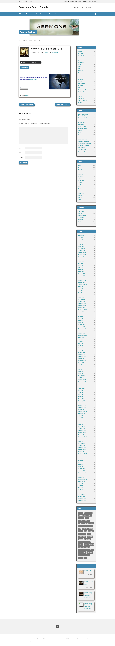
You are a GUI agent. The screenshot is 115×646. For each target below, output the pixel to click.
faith (92, 523)
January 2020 (81, 403)
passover (88, 547)
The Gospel (81, 98)
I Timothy (80, 176)
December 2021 (82, 354)
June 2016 (80, 485)
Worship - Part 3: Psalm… (27, 104)
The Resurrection (82, 149)
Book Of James (82, 122)
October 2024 (81, 282)
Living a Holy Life (82, 139)
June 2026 (80, 240)
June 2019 (80, 417)
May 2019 (80, 420)
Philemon (80, 191)
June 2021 (80, 367)
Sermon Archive (27, 32)
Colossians (81, 167)
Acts (79, 165)
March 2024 (81, 297)
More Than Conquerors (84, 145)
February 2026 (81, 248)
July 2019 (80, 415)
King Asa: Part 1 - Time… (62, 104)
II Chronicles (81, 180)
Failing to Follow (82, 126)
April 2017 (80, 464)
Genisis (80, 130)
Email (20, 152)
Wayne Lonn (81, 224)
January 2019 (81, 428)
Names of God (81, 147)
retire (87, 549)
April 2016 (80, 490)
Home (20, 40)
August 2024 (81, 286)
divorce (87, 518)
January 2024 (81, 301)
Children (80, 51)
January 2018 (81, 445)
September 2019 (82, 411)
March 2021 (81, 373)
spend (84, 552)
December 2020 (82, 379)
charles (89, 515)
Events (35, 13)
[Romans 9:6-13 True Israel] (81, 572)
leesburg (81, 539)
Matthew (80, 189)
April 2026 (80, 244)
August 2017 (81, 456)
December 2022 (82, 329)
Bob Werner (81, 213)
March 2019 (81, 424)
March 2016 (81, 492)
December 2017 (82, 447)
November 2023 (82, 305)
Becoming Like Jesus (83, 118)
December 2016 (82, 473)
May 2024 (80, 293)
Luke (79, 186)
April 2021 (80, 371)
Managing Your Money (83, 141)
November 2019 (82, 407)
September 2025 (82, 259)
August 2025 (81, 261)
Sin (79, 87)
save (80, 552)
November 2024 (82, 280)
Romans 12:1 (32, 79)
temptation (89, 552)
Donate (64, 13)
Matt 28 (81, 544)
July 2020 (80, 390)
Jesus (88, 534)
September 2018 (82, 437)
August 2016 (81, 481)
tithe (80, 555)
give (80, 528)
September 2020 (82, 386)
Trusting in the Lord (83, 151)
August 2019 (81, 413)
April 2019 (80, 422)
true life (84, 555)
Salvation (80, 85)
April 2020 (80, 396)
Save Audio (25, 67)
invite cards (90, 531)
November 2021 (82, 356)
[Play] (21, 62)
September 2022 (82, 335)
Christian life (81, 56)
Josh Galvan (81, 217)
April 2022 (80, 345)
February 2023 (81, 324)
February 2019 (81, 426)
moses (85, 544)
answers (81, 512)
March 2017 (81, 466)
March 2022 (81, 348)
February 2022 (81, 350)
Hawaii (90, 528)
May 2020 (80, 394)
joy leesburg (90, 536)
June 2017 (80, 460)
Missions (80, 72)
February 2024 (81, 299)
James (80, 182)
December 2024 (82, 278)
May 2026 (80, 242)
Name (21, 148)
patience (80, 79)
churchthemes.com (91, 639)
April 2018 (80, 439)
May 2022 (80, 343)
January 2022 (81, 352)
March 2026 (81, 246)
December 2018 (82, 430)
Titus (79, 199)
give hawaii (84, 528)
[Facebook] (95, 14)
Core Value (81, 124)
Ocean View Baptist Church (33, 7)
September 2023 (82, 309)
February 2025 (81, 273)
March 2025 (81, 271)
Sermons (28, 13)
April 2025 (80, 269)
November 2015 (82, 500)
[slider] (38, 62)
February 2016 (81, 494)
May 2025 (80, 267)
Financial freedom (83, 526)
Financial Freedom (83, 128)
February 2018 (81, 443)
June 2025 (80, 265)
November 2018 (82, 432)
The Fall (80, 96)
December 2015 (82, 498)
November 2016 (82, 475)
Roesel (91, 549)
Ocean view (81, 547)
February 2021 (81, 375)
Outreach (80, 77)
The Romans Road (82, 100)
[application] (30, 62)
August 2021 (81, 362)
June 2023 (80, 316)
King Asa (80, 137)
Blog (29, 641)
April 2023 (80, 320)
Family (79, 64)
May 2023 (80, 318)
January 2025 (81, 276)
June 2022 (80, 341)
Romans (80, 197)
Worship (30, 40)
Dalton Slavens (82, 215)
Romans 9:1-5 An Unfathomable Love (88, 583)
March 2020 (81, 398)
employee (87, 520)
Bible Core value (82, 515)
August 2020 (81, 388)
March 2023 (81, 322)
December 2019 (82, 405)
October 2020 (81, 384)
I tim (80, 534)
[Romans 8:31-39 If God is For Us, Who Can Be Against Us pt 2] (81, 594)
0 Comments (55, 52)
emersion (81, 520)
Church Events (37, 639)
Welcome (21, 13)
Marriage (80, 70)
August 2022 (81, 337)
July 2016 (80, 483)
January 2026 (81, 250)
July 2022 (80, 339)
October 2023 (81, 307)
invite (85, 531)
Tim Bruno (80, 221)
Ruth (80, 178)
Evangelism (81, 62)
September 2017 (82, 453)
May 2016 (80, 487)
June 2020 (80, 392)
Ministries (42, 13)
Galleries (50, 13)
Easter (80, 60)
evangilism (87, 523)
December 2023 (82, 303)
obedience (91, 544)
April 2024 (80, 295)
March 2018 (81, 441)
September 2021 (82, 360)
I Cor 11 (81, 531)
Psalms (80, 195)
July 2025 (80, 263)
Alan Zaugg (81, 211)
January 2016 (81, 496)
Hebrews (80, 174)
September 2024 (82, 284)
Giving (79, 66)
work (85, 557)
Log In (30, 1)
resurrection (81, 549)
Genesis (80, 172)
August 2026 (81, 235)
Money (80, 75)
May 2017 (80, 462)
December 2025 (82, 252)
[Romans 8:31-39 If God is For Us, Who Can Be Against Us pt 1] (81, 605)
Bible (91, 512)
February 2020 (81, 401)
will (88, 555)
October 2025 (81, 256)
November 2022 (82, 331)
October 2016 (81, 477)
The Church (81, 94)
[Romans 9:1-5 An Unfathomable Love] (81, 583)
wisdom (80, 557)
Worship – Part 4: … (38, 40)
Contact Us (35, 641)
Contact (57, 13)
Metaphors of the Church (84, 143)
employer (81, 523)
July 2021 (80, 365)
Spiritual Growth (82, 89)
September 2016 (82, 479)
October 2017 (81, 451)
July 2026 (80, 237)
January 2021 (81, 377)
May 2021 (80, 369)
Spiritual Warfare (82, 92)
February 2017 (81, 468)
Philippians (81, 193)
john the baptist (82, 536)
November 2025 (82, 254)
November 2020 (82, 381)
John (79, 184)
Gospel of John (82, 135)
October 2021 (81, 358)
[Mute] (35, 62)
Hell (79, 68)
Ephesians (80, 170)
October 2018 (81, 434)
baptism (86, 512)
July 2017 (80, 458)
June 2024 (80, 290)
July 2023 (80, 314)
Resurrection (81, 83)
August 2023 (81, 312)
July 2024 (80, 288)
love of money (82, 541)
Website (21, 157)
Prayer (80, 81)
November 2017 (82, 449)
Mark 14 (89, 541)
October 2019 (81, 409)
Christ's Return (82, 53)
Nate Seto (80, 219)
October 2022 (81, 333)
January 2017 (81, 470)
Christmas (80, 58)
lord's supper (87, 539)
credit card (81, 518)
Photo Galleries (22, 641)
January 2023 (81, 326)
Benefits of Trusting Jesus (85, 120)
